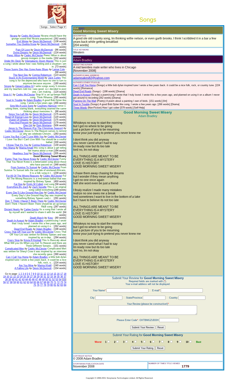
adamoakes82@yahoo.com (91, 78)
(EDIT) (81, 28)
